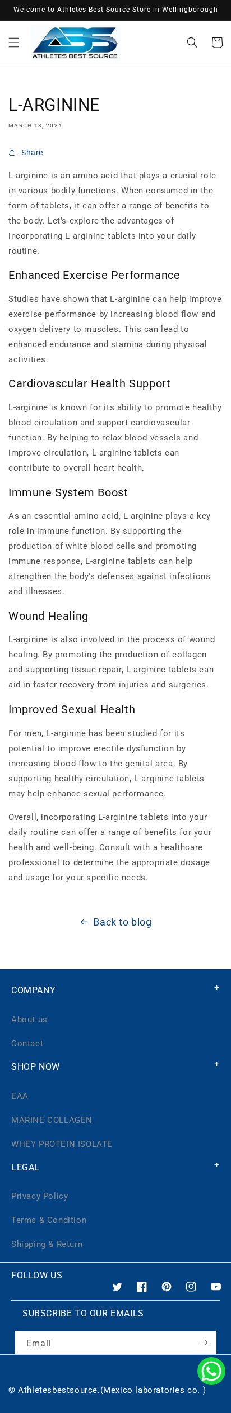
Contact (27, 1044)
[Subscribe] (203, 1342)
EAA (20, 1096)
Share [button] (32, 152)
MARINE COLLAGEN (52, 1120)
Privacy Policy (39, 1196)
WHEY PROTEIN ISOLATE (62, 1144)
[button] (14, 42)
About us (29, 1019)
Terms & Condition (48, 1220)
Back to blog (122, 922)
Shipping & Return (46, 1244)
